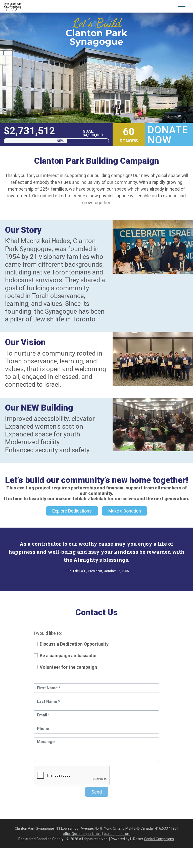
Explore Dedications (72, 511)
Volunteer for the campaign (68, 667)
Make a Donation (124, 511)
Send (96, 792)
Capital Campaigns (159, 839)
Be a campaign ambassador (68, 655)
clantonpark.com (117, 834)
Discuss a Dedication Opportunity (74, 644)
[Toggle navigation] (181, 7)
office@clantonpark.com (82, 834)
